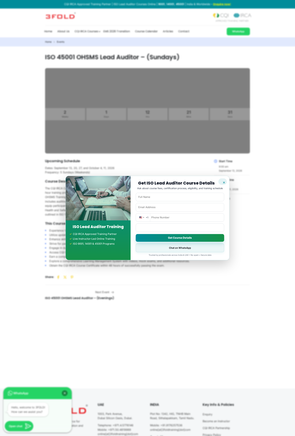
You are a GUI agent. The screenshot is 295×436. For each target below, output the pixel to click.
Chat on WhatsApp (180, 247)
